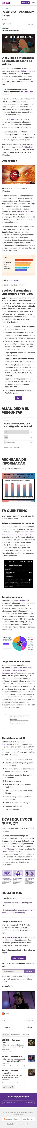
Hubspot (14, 280)
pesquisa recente (15, 119)
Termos (30, 1112)
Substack (10, 1124)
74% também (27, 147)
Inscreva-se (25, 3)
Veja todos (7, 1087)
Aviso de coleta (18, 1114)
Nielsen (23, 600)
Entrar (33, 3)
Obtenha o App (28, 1119)
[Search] (33, 1035)
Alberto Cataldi (11, 937)
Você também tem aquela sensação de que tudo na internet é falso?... (14, 1060)
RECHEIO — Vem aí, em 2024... (11, 1041)
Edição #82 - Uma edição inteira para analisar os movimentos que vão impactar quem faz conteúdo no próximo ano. (13, 1046)
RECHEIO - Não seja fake (12, 1056)
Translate (6, 8)
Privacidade (23, 1112)
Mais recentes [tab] (15, 1034)
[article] (18, 1046)
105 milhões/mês (27, 71)
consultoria (15, 600)
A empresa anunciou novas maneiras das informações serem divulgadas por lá (17, 670)
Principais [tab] (6, 1034)
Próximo (29, 1027)
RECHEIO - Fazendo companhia (10, 1072)
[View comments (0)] (11, 1052)
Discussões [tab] (25, 1034)
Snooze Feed (13, 849)
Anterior (7, 1027)
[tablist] (16, 1035)
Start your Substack (12, 1119)
